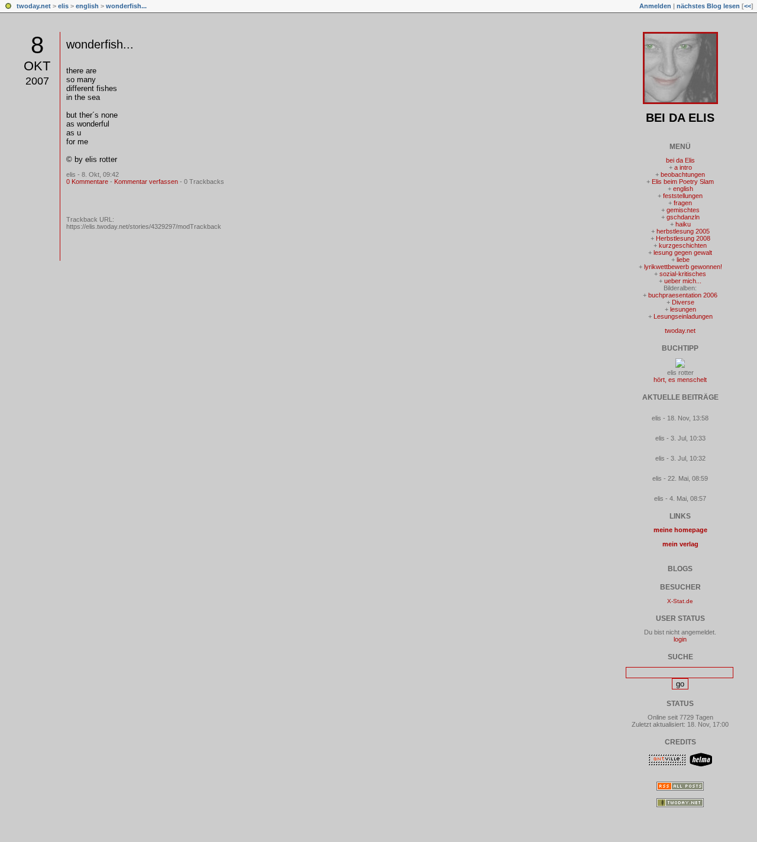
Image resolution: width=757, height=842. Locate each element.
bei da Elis (680, 117)
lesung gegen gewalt (683, 252)
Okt (37, 66)
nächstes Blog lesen (708, 5)
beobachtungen (683, 174)
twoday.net (34, 5)
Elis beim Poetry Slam (683, 181)
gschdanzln (683, 217)
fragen (683, 202)
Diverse (683, 302)
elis (63, 5)
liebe (683, 259)
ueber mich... (682, 280)
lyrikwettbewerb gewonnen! (683, 266)
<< (747, 5)
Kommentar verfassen (146, 181)
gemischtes (683, 209)
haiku (683, 224)
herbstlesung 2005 (683, 231)
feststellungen (683, 195)
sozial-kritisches (682, 273)
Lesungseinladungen (683, 316)
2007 (37, 81)
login (680, 639)
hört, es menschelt (680, 379)
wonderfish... (126, 5)
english (87, 5)
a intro (683, 167)
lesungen (683, 309)
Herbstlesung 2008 (683, 238)
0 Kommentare (87, 181)
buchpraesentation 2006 (682, 295)
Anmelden (655, 5)
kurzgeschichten (683, 245)
